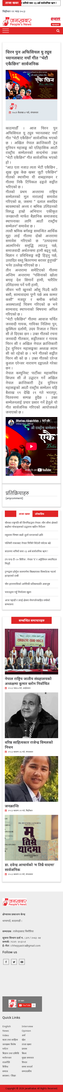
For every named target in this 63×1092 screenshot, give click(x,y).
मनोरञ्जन (6, 1057)
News (5, 1030)
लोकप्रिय (39, 514)
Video (5, 1035)
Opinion (26, 1030)
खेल (23, 1039)
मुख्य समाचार (28, 1057)
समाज (5, 1071)
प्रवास (24, 1048)
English (6, 1026)
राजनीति (6, 1062)
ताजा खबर (24, 514)
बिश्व (24, 1053)
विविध (5, 1066)
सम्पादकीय (27, 1071)
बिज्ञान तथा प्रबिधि (10, 1053)
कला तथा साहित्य (10, 1039)
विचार (24, 1062)
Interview (27, 1026)
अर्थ (23, 1035)
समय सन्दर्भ (27, 1066)
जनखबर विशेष (9, 1044)
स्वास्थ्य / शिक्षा (9, 1075)
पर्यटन (5, 1048)
